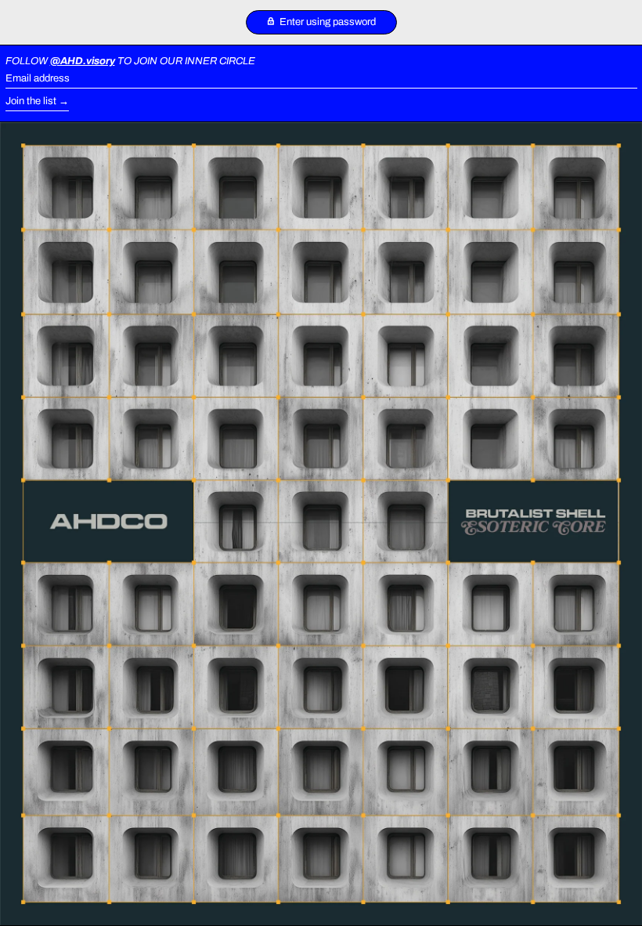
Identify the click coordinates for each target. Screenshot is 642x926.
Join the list (30, 101)
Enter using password (326, 21)
